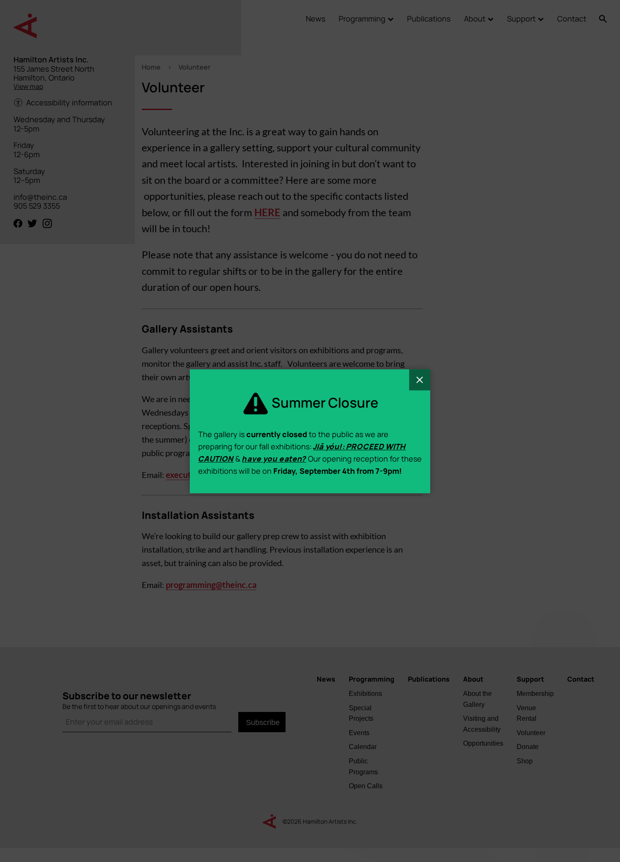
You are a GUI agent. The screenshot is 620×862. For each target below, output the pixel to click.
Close (419, 379)
